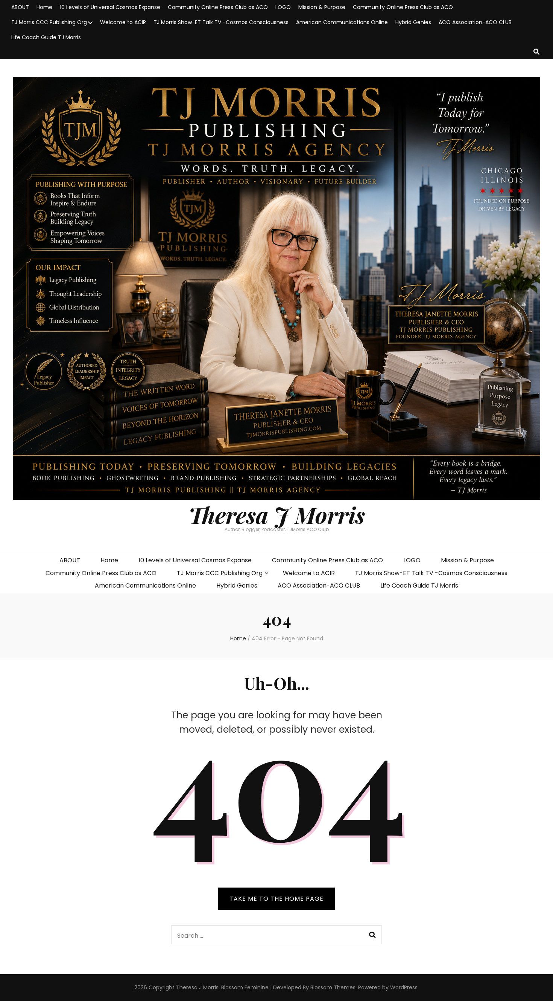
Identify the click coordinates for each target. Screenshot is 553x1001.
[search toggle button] (536, 52)
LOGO (283, 7)
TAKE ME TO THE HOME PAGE (276, 898)
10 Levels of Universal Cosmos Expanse (110, 7)
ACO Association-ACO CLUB (475, 22)
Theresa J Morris (276, 514)
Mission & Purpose (321, 7)
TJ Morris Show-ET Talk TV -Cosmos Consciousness (221, 22)
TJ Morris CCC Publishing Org (49, 22)
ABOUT (20, 7)
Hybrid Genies (413, 22)
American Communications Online (342, 22)
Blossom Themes (333, 987)
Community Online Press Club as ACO (218, 7)
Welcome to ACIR (123, 22)
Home (44, 7)
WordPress (404, 987)
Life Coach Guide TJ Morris (46, 37)
